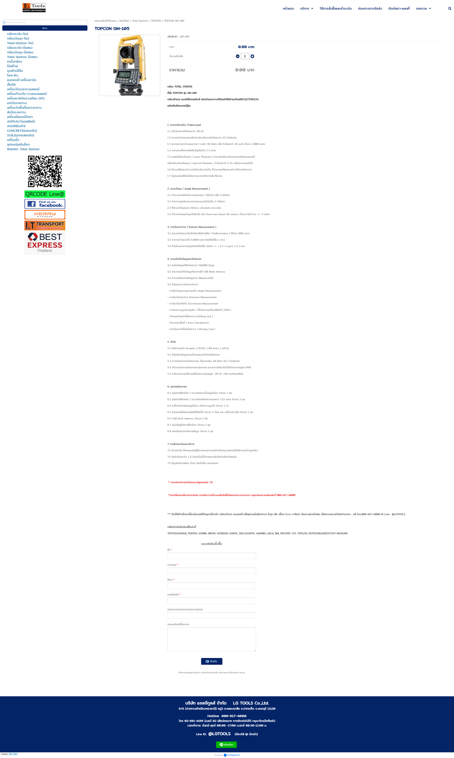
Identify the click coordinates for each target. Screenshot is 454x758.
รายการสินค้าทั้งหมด (105, 21)
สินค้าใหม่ (124, 21)
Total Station (140, 21)
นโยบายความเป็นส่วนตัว (229, 672)
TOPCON (156, 21)
